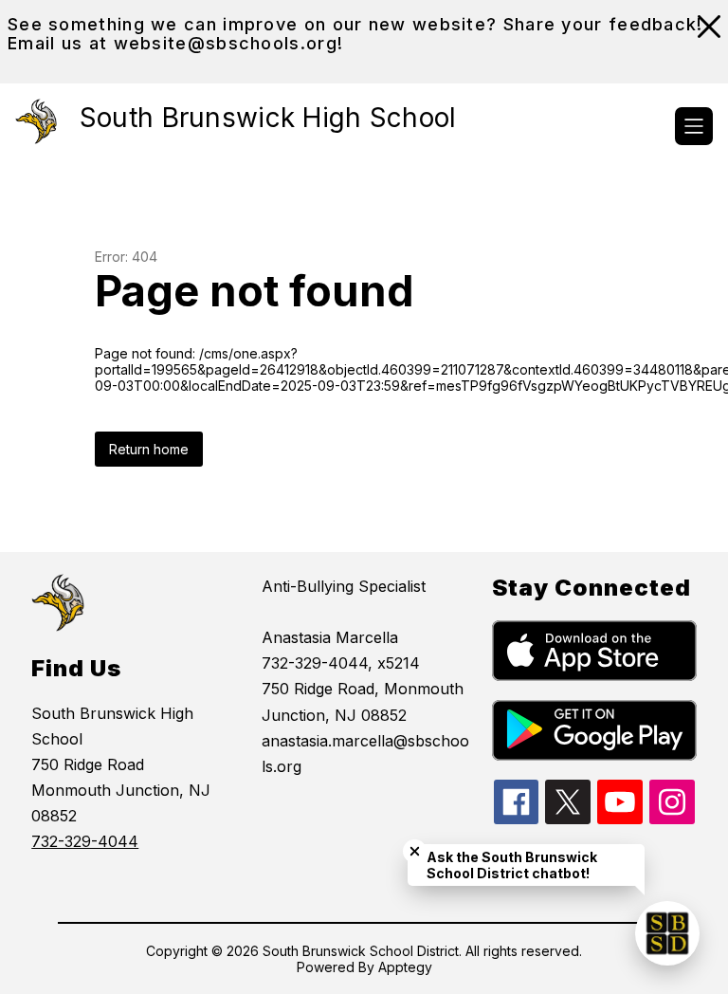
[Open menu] (694, 126)
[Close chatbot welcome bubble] (415, 851)
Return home (149, 449)
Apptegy (405, 967)
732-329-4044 (84, 841)
